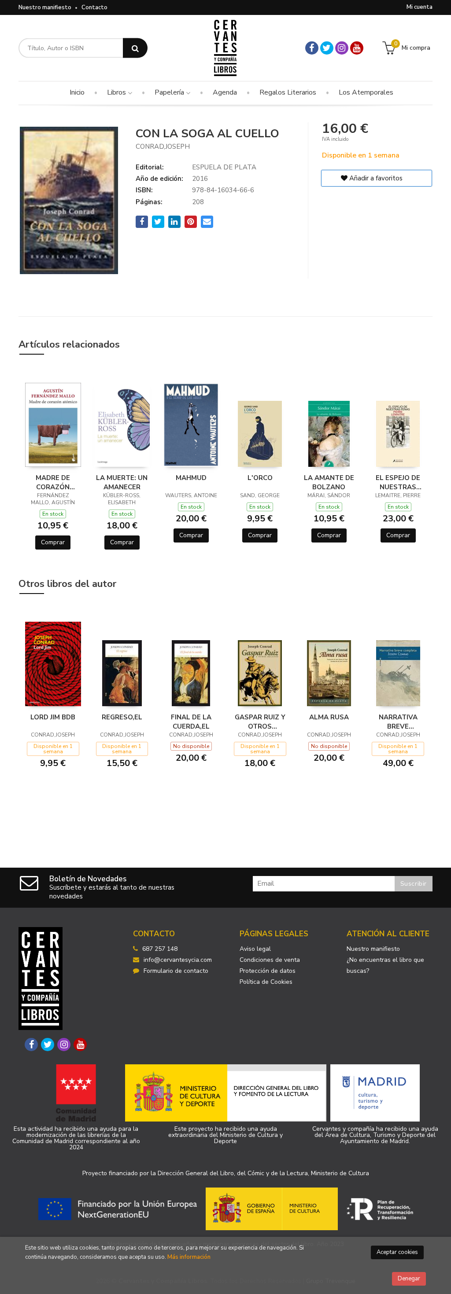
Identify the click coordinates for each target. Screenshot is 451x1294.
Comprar (53, 542)
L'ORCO (260, 477)
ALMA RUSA (329, 717)
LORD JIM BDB (52, 717)
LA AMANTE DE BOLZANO (329, 482)
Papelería (170, 92)
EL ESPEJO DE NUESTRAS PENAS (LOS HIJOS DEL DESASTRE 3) (398, 482)
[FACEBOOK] (311, 48)
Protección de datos (268, 971)
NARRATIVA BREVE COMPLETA (398, 721)
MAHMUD (191, 477)
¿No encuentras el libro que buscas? (385, 965)
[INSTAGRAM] (341, 48)
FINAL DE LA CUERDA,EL (191, 721)
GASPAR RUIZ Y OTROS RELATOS (260, 721)
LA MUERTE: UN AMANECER (122, 482)
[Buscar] (135, 48)
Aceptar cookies (397, 1252)
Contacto (94, 7)
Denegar (409, 1279)
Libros (117, 92)
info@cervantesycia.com (178, 960)
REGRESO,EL (122, 717)
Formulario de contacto (176, 971)
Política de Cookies (266, 982)
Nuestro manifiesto (44, 7)
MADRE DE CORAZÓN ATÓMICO (53, 482)
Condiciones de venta (270, 960)
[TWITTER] (326, 48)
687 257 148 (159, 949)
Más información (189, 1257)
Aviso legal (255, 949)
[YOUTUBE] (356, 48)
